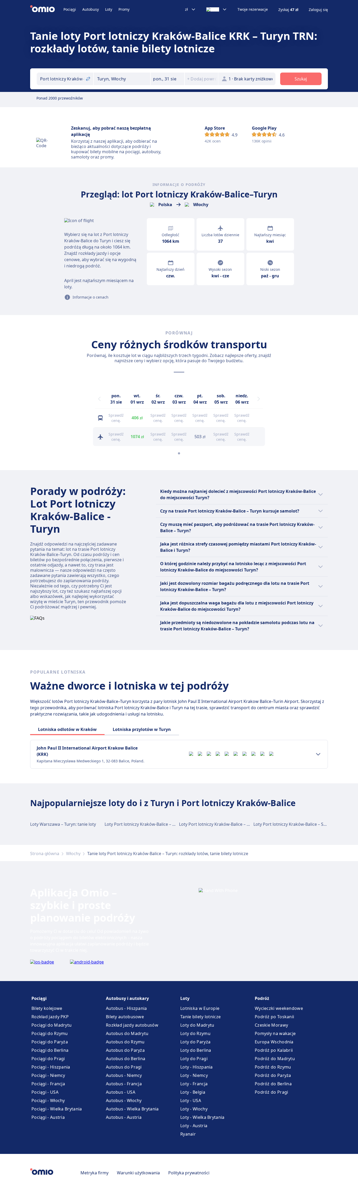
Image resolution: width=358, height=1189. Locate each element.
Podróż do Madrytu (275, 1058)
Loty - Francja (194, 1084)
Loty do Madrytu (197, 1025)
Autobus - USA (120, 1092)
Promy (123, 9)
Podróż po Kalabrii (274, 1050)
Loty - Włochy (194, 1109)
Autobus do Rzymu (125, 1042)
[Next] (258, 399)
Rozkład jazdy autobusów (132, 1025)
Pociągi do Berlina (49, 1050)
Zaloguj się (318, 10)
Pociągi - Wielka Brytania (56, 1109)
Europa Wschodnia (274, 1042)
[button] (167, 79)
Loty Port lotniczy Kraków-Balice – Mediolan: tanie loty (232, 824)
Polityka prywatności (188, 1173)
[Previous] (99, 399)
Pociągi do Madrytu (51, 1025)
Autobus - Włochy (124, 1100)
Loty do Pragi (194, 1058)
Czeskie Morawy (271, 1025)
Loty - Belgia (192, 1092)
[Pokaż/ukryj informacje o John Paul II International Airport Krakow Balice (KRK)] (318, 754)
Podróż (262, 998)
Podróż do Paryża (273, 1075)
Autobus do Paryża (125, 1050)
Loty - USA (190, 1100)
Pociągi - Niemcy (48, 1075)
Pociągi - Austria (48, 1117)
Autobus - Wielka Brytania (132, 1109)
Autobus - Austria (124, 1117)
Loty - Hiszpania (196, 1067)
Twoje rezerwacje (252, 9)
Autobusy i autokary (127, 998)
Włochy (73, 853)
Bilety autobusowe (125, 1017)
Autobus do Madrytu (127, 1033)
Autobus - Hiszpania (126, 1008)
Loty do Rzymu (195, 1033)
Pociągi (69, 9)
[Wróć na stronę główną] (46, 9)
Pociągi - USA (44, 1092)
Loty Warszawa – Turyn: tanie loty (63, 824)
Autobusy (90, 9)
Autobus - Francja (124, 1084)
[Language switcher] (216, 9)
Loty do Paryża (195, 1042)
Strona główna (44, 853)
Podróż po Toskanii (274, 1017)
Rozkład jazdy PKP (50, 1017)
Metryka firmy (94, 1173)
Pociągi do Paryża (49, 1042)
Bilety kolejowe (46, 1008)
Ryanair (188, 1134)
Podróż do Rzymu (273, 1067)
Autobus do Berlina (125, 1058)
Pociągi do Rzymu (49, 1033)
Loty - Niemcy (194, 1075)
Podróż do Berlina (273, 1084)
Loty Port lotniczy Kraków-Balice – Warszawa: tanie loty (159, 824)
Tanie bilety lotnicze (200, 1017)
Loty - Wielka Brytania (202, 1117)
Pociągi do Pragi (48, 1058)
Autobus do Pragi (124, 1067)
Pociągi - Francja (48, 1084)
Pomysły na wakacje (275, 1033)
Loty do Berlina (195, 1050)
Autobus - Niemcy (124, 1075)
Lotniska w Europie (199, 1008)
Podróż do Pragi (271, 1092)
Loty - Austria (193, 1126)
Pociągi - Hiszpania (50, 1067)
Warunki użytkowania (138, 1173)
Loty (108, 9)
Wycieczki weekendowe (279, 1008)
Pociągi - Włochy (48, 1100)
